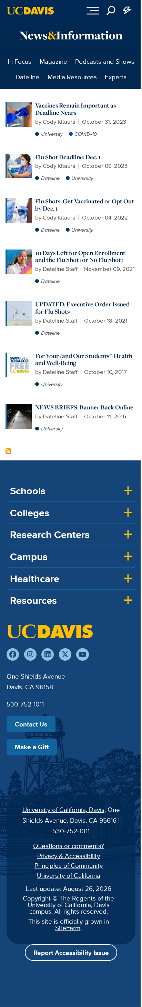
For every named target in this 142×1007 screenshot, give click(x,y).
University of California (68, 875)
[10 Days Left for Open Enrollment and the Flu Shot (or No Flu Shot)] (19, 253)
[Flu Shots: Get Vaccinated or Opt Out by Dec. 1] (19, 201)
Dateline (27, 77)
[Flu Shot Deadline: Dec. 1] (19, 157)
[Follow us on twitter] (65, 654)
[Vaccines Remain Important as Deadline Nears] (19, 105)
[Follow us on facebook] (13, 654)
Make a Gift (32, 747)
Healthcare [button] (34, 578)
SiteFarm (67, 928)
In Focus (19, 61)
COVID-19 (85, 134)
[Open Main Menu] (93, 10)
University (52, 134)
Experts (115, 77)
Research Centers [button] (50, 534)
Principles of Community (68, 865)
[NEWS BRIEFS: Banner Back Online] (19, 407)
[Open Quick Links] (127, 10)
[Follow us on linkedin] (47, 654)
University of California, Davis (63, 809)
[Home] (50, 631)
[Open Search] (111, 10)
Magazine (53, 61)
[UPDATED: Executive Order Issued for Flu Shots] (19, 304)
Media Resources (72, 77)
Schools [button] (27, 491)
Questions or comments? (68, 846)
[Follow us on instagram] (30, 654)
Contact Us (31, 724)
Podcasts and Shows (104, 61)
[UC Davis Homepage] (30, 10)
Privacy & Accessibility (68, 856)
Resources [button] (33, 600)
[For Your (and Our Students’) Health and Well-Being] (19, 356)
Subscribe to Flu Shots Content (8, 451)
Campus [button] (29, 556)
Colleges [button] (29, 513)
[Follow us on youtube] (82, 654)
